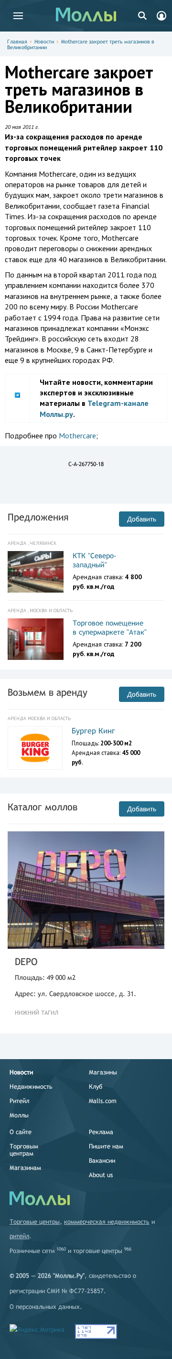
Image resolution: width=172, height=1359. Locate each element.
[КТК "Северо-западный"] (36, 572)
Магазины (103, 1072)
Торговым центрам (24, 1150)
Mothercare (77, 435)
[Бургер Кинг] (35, 748)
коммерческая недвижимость (107, 1221)
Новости (44, 41)
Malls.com (103, 1100)
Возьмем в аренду (47, 692)
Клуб (95, 1086)
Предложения (38, 516)
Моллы (19, 1115)
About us (101, 1175)
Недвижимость (31, 1086)
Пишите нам (106, 1146)
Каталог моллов (42, 806)
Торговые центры (35, 1221)
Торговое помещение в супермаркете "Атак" (110, 628)
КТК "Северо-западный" (95, 560)
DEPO (26, 961)
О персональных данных (45, 1306)
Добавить (141, 519)
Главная (17, 41)
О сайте (21, 1132)
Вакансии (102, 1160)
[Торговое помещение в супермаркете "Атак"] (36, 639)
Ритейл (19, 1100)
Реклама (101, 1132)
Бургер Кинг (93, 730)
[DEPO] (86, 890)
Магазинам (25, 1167)
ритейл (19, 1236)
